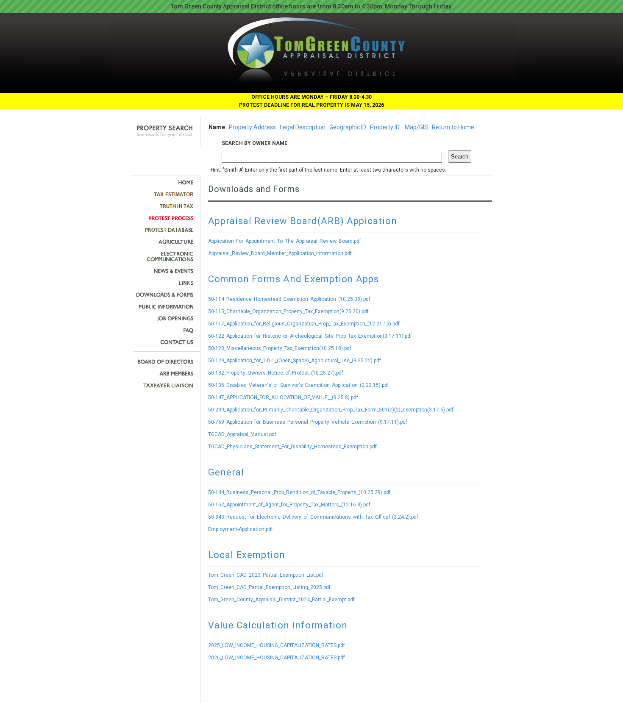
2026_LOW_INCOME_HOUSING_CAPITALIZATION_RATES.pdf (276, 658)
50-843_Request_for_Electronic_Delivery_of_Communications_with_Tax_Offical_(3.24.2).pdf (313, 517)
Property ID (385, 127)
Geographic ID (347, 127)
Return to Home (453, 127)
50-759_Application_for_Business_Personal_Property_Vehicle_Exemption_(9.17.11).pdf (307, 422)
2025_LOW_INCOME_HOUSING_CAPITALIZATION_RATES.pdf (276, 645)
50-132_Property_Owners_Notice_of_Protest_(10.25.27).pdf (275, 373)
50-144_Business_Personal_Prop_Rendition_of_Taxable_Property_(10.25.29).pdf (299, 492)
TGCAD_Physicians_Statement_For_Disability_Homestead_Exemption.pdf (292, 447)
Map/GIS (416, 127)
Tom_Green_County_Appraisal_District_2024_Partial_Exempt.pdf (281, 600)
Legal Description (302, 127)
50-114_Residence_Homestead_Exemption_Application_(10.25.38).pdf (289, 299)
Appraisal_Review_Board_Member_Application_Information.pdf (280, 253)
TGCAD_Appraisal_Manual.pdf (242, 434)
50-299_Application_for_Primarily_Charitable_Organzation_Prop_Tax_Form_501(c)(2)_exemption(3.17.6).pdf (330, 410)
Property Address (252, 127)
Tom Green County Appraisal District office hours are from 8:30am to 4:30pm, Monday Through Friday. (312, 6)
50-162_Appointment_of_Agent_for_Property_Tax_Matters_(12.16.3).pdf (289, 505)
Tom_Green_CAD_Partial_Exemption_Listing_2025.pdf (269, 587)
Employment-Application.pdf (240, 529)
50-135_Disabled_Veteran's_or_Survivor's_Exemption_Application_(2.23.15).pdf (298, 385)
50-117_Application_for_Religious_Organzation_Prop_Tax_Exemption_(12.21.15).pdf (304, 324)
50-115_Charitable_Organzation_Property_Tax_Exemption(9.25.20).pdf (288, 311)
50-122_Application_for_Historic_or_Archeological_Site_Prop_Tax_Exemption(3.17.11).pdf (310, 336)
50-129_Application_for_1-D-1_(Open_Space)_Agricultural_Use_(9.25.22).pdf (294, 361)
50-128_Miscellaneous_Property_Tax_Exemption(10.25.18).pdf (279, 348)
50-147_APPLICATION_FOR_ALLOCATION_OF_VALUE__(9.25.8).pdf (283, 397)
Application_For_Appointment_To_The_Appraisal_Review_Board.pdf (284, 241)
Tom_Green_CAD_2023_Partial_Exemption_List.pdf (265, 575)
